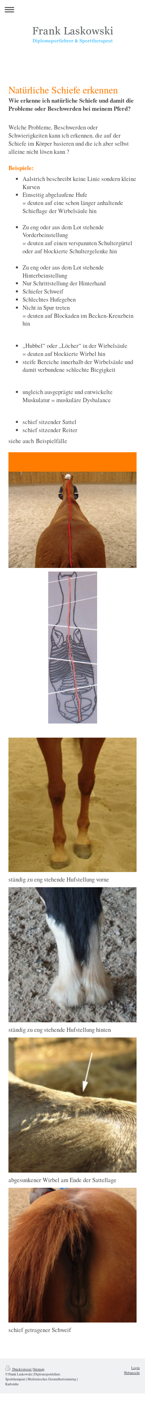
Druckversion (22, 1369)
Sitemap (38, 1369)
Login (135, 1368)
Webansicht (132, 1372)
